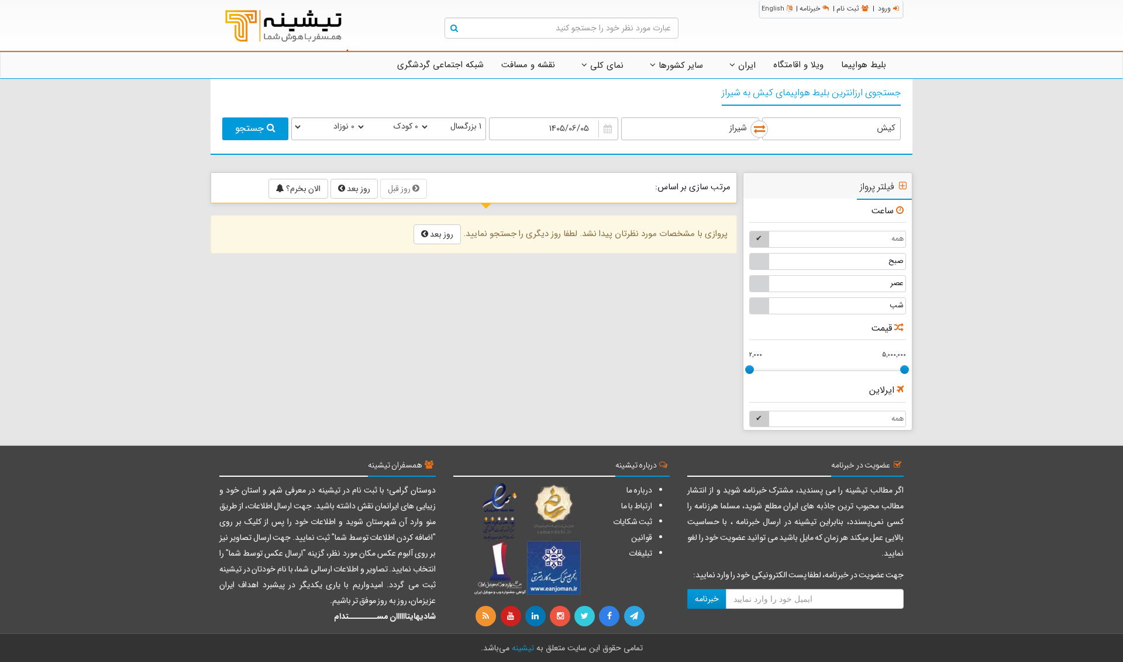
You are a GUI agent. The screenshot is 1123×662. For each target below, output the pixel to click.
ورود (884, 8)
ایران (745, 65)
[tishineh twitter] (585, 616)
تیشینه (523, 648)
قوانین (641, 537)
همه (897, 239)
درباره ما (639, 490)
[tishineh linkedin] (536, 616)
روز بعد (357, 188)
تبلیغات (640, 553)
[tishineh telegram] (634, 616)
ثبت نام (847, 8)
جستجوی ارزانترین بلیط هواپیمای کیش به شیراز (811, 92)
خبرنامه (810, 8)
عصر (897, 283)
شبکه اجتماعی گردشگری (440, 65)
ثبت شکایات (632, 521)
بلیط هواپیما (863, 65)
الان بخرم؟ (302, 188)
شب (897, 305)
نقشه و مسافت (528, 65)
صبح (896, 261)
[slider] (749, 369)
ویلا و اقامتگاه (798, 65)
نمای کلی (605, 65)
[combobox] (831, 128)
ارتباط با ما (636, 506)
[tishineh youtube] (511, 616)
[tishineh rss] (487, 616)
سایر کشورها (679, 65)
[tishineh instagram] (561, 616)
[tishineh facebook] (610, 616)
